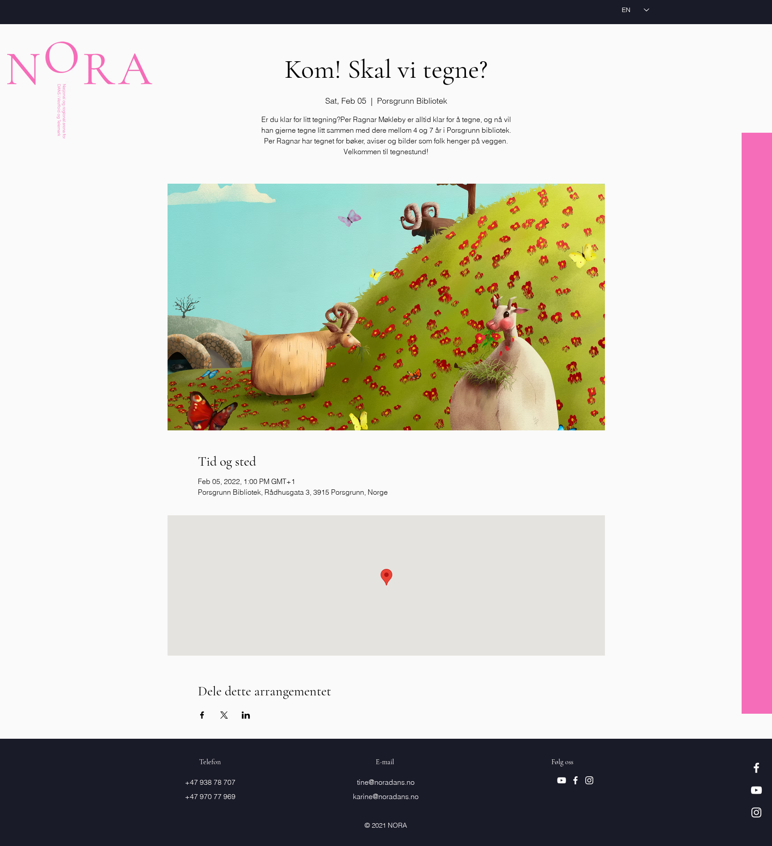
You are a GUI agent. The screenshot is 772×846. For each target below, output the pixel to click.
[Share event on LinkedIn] (246, 715)
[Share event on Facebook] (202, 715)
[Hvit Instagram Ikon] (756, 812)
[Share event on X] (224, 715)
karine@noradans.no (386, 796)
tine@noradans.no (386, 782)
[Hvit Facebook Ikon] (756, 767)
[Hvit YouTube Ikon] (756, 790)
